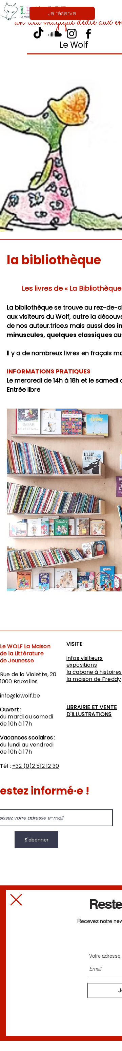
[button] (16, 900)
